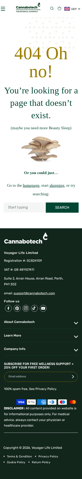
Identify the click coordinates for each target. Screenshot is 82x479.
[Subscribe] (73, 377)
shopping (57, 185)
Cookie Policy (16, 462)
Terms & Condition (19, 456)
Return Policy (41, 462)
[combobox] (41, 207)
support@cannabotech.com (34, 293)
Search (62, 207)
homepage (31, 185)
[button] (53, 8)
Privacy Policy (48, 456)
